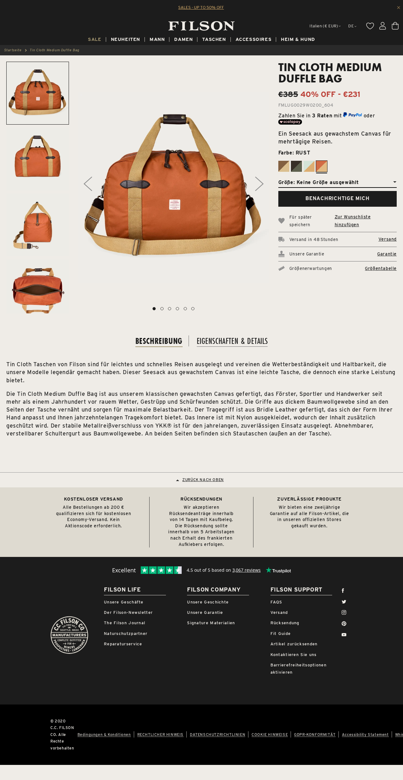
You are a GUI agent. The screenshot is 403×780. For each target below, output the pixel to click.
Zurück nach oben (203, 480)
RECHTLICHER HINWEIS (160, 734)
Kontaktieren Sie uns (293, 654)
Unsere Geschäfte (124, 602)
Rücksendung (284, 622)
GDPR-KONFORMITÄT (315, 734)
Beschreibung (159, 340)
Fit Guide (280, 633)
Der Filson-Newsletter (128, 612)
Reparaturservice (123, 644)
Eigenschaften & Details (232, 340)
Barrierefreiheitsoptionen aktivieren (298, 669)
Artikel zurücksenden (294, 644)
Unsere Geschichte (208, 602)
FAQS (276, 602)
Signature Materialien (211, 622)
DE (351, 26)
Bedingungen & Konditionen (104, 734)
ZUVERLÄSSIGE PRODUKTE (309, 499)
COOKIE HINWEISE (270, 734)
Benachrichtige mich (337, 198)
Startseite (13, 50)
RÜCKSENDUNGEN (201, 499)
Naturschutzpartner (125, 633)
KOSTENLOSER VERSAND (93, 499)
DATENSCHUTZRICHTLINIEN (217, 734)
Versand (387, 239)
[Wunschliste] (370, 26)
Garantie (387, 253)
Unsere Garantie (205, 612)
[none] (94, 40)
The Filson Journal (124, 622)
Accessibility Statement (365, 734)
